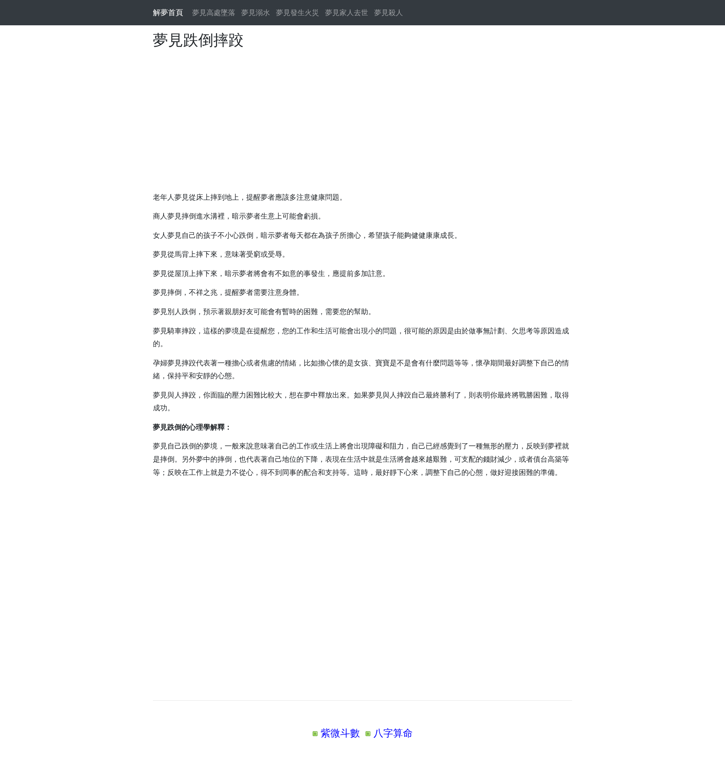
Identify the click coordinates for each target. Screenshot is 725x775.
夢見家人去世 (346, 12)
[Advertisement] (362, 115)
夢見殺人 (388, 12)
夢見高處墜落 (213, 12)
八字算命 (393, 733)
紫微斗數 (340, 733)
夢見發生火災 (297, 12)
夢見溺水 (255, 12)
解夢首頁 (168, 12)
